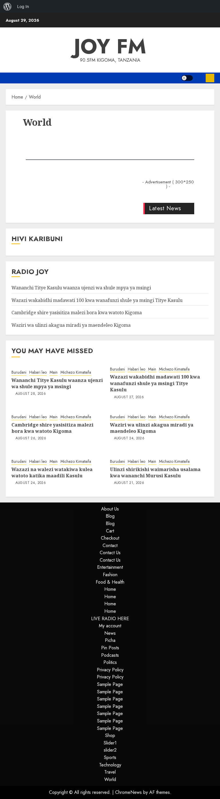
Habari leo (38, 372)
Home (110, 589)
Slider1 (110, 743)
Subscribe (210, 78)
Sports (110, 757)
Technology (110, 765)
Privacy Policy (110, 669)
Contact (110, 545)
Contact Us (110, 552)
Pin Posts (110, 647)
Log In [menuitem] (23, 6)
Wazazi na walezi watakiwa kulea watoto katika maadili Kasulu (52, 472)
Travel (110, 772)
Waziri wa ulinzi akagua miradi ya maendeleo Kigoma (71, 325)
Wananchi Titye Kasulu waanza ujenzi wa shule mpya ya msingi (81, 288)
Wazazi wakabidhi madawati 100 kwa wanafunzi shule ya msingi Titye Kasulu (96, 300)
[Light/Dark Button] (187, 78)
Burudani (18, 372)
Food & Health (110, 582)
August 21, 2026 (129, 483)
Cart (110, 531)
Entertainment (110, 567)
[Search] (199, 78)
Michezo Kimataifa (75, 372)
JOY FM (110, 46)
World (110, 779)
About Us (110, 509)
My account (110, 625)
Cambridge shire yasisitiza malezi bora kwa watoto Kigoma (76, 312)
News (110, 633)
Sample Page (110, 684)
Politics (110, 662)
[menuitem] (7, 6)
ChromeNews (128, 792)
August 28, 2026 (30, 394)
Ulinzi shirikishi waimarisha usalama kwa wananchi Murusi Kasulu (155, 472)
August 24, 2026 (129, 438)
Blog (110, 516)
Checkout (110, 538)
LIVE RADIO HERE (110, 618)
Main (54, 372)
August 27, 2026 (129, 397)
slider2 (110, 750)
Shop (110, 735)
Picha (110, 640)
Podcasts (110, 655)
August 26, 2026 (30, 438)
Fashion (110, 574)
